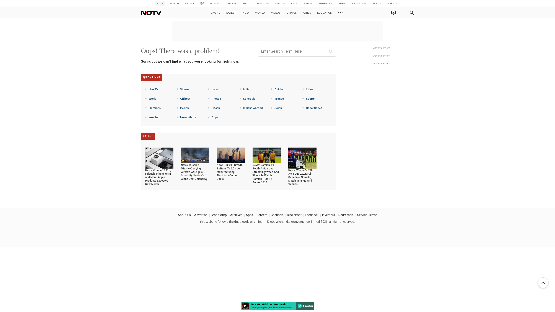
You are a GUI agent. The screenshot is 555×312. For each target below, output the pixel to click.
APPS (342, 3)
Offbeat (185, 98)
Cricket (231, 3)
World (174, 3)
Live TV (215, 12)
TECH (294, 3)
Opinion (292, 12)
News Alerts (188, 117)
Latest (231, 12)
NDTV (160, 3)
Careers (261, 215)
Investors (328, 215)
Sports (310, 98)
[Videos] (340, 12)
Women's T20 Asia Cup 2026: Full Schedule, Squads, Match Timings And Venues (300, 177)
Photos (216, 98)
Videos (276, 12)
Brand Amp (219, 215)
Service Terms (367, 215)
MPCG (377, 3)
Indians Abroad (253, 108)
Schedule (249, 98)
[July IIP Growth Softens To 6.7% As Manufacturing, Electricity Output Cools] (231, 155)
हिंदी (202, 3)
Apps (215, 117)
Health (216, 108)
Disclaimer (294, 215)
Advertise (200, 215)
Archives (236, 215)
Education (324, 12)
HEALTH (280, 3)
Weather (154, 117)
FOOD (246, 3)
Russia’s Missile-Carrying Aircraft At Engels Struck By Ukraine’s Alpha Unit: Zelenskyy (194, 172)
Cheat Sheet (314, 108)
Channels (277, 215)
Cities (307, 12)
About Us (184, 215)
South (278, 108)
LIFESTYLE (262, 3)
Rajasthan (359, 3)
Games (308, 3)
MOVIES (215, 3)
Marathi (392, 3)
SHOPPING (326, 3)
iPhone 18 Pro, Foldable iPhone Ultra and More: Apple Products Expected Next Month (158, 177)
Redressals (346, 215)
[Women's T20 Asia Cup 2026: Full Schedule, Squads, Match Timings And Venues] (302, 157)
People (185, 108)
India (245, 12)
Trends (279, 98)
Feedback (311, 215)
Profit (189, 3)
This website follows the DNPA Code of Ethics (231, 221)
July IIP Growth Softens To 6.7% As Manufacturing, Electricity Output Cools (230, 172)
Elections (155, 108)
